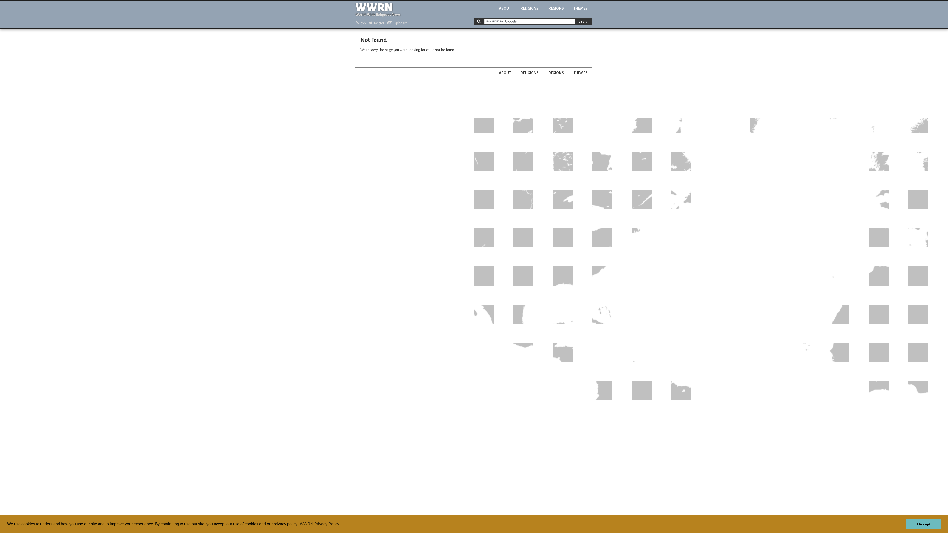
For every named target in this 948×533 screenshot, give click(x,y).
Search (584, 21)
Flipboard (400, 23)
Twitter (378, 23)
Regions (556, 8)
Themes (581, 8)
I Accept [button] (923, 524)
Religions (530, 8)
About (505, 8)
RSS (362, 23)
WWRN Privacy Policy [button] (319, 524)
